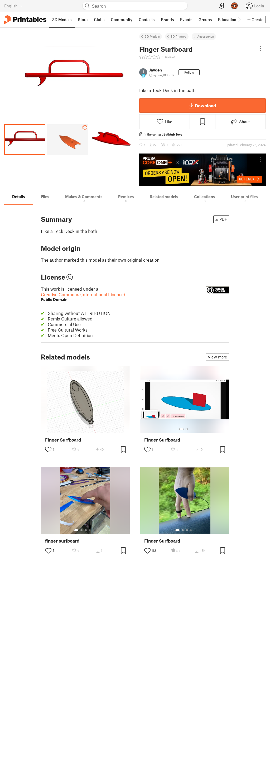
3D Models (152, 36)
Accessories (205, 36)
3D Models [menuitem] (61, 19)
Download (205, 105)
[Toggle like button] (48, 449)
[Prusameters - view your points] (234, 5)
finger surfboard (62, 540)
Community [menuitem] (121, 19)
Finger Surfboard (63, 439)
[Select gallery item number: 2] (187, 429)
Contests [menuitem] (147, 19)
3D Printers (178, 36)
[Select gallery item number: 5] (94, 530)
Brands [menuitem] (167, 19)
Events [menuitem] (186, 19)
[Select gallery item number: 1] (181, 429)
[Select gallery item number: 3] (86, 530)
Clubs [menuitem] (99, 19)
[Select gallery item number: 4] (90, 530)
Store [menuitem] (83, 19)
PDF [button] (223, 219)
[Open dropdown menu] (260, 48)
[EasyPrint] (222, 6)
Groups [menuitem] (205, 19)
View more (217, 356)
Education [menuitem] (227, 19)
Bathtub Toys (172, 134)
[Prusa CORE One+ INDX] (202, 170)
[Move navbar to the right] (239, 19)
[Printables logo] (25, 19)
